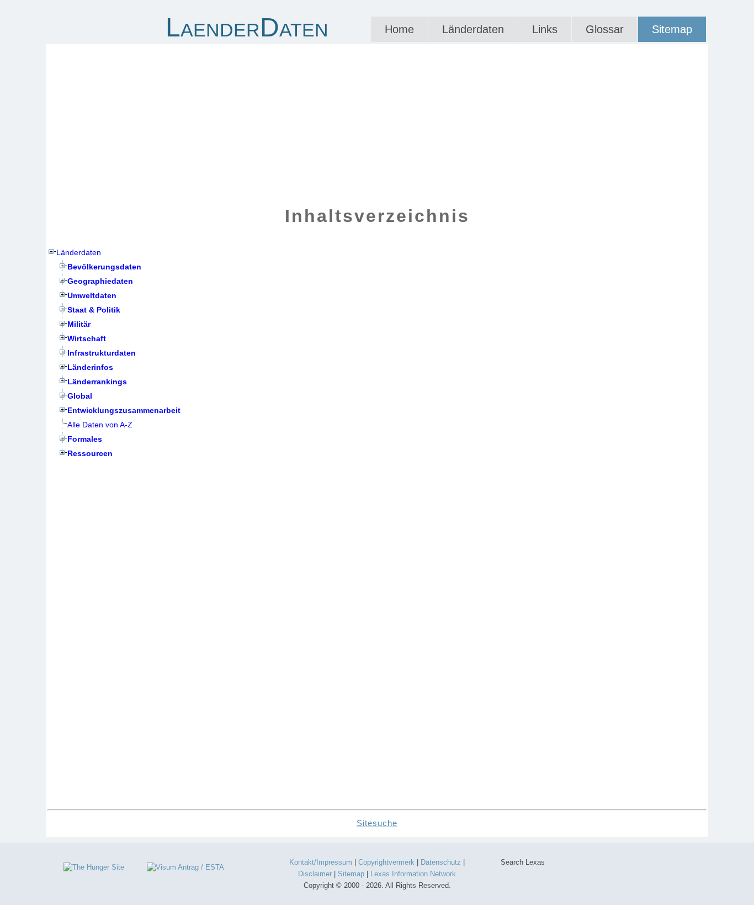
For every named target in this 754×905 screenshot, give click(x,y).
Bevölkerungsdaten (104, 266)
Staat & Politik (93, 309)
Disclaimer (315, 874)
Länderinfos (90, 367)
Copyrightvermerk (386, 862)
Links (544, 29)
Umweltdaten (91, 295)
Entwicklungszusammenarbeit (123, 410)
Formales (84, 439)
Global (79, 395)
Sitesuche (377, 823)
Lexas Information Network (413, 874)
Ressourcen (90, 453)
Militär (79, 324)
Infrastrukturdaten (101, 352)
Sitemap (672, 29)
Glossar (605, 29)
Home (399, 29)
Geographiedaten (100, 281)
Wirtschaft (86, 338)
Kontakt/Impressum (320, 862)
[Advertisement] (377, 121)
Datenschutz (441, 862)
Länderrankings (97, 381)
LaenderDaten (247, 27)
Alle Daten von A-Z (99, 424)
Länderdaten (473, 29)
